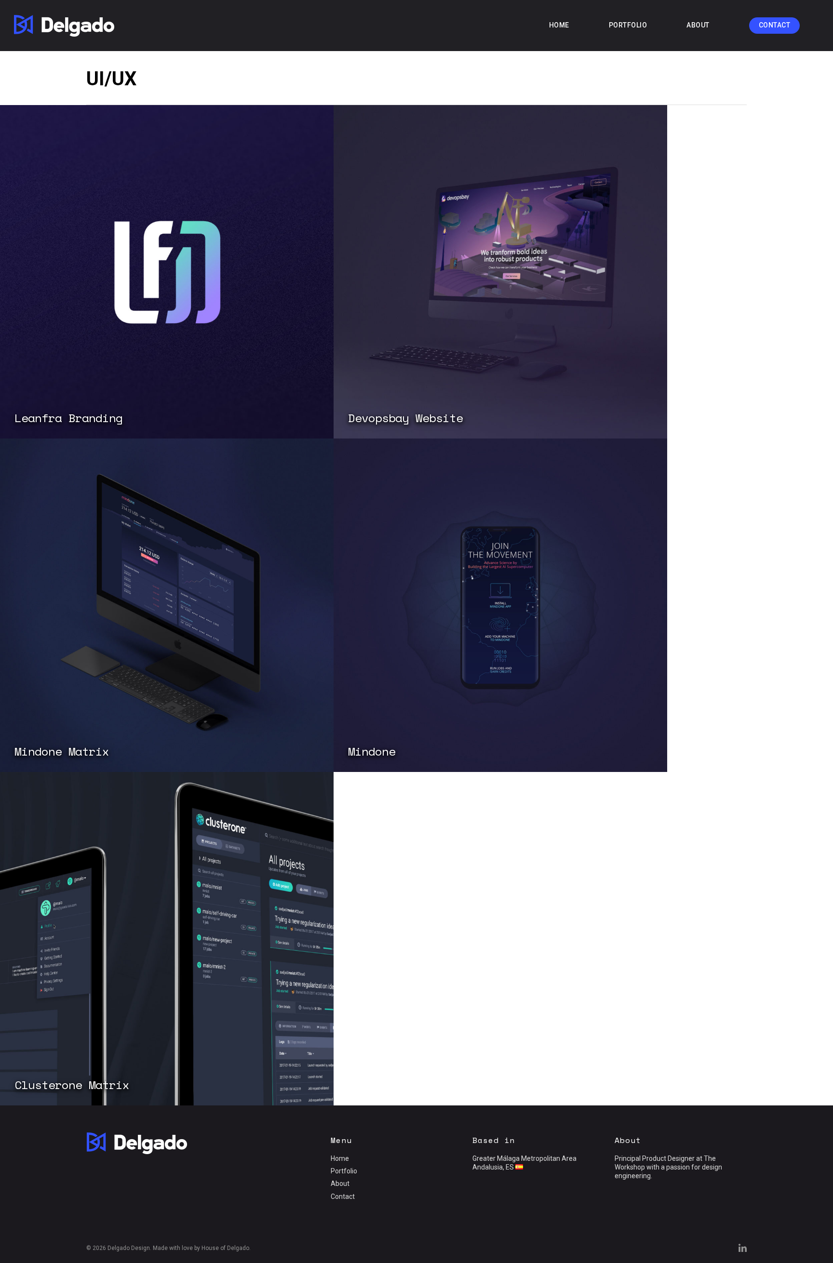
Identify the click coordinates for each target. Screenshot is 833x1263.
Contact (775, 25)
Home (559, 25)
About (698, 25)
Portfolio (628, 25)
